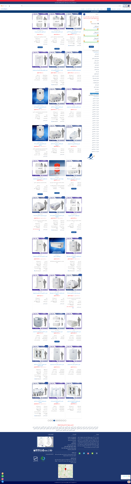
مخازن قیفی (97, 65)
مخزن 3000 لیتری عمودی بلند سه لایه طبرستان (57, 364)
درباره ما (101, 9)
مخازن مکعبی (97, 60)
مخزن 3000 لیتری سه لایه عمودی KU (57, 331)
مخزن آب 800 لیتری (95, 125)
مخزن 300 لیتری (49, 427)
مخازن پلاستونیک (96, 80)
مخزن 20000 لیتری (59, 430)
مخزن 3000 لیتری (61, 428)
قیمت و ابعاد (113, 9)
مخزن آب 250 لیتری (95, 114)
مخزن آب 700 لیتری (95, 122)
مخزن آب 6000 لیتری (95, 142)
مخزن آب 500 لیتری (95, 120)
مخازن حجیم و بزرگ (96, 78)
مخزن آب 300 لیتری (95, 118)
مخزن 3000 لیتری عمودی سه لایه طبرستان (74, 364)
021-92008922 (73, 440)
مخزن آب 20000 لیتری (95, 151)
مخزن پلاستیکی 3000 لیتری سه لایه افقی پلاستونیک (40, 402)
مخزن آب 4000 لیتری (95, 138)
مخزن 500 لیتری (37, 427)
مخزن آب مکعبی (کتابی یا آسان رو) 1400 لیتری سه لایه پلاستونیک (74, 32)
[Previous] (65, 420)
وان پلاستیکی (96, 69)
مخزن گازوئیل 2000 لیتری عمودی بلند (73, 215)
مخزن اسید (97, 91)
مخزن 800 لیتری (91, 428)
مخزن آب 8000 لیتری (95, 145)
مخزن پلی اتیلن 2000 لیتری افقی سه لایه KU (73, 179)
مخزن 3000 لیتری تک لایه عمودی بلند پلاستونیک (40, 293)
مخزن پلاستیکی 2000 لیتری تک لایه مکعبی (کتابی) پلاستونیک (74, 402)
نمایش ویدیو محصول (72, 45)
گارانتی (98, 9)
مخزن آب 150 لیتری (96, 105)
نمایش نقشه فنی (79, 45)
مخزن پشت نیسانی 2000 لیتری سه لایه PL (73, 293)
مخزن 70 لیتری (95, 427)
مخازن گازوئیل (96, 74)
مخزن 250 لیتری (55, 427)
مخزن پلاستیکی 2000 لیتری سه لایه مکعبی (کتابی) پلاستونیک (40, 365)
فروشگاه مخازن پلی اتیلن (94, 12)
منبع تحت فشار (96, 87)
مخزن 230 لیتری (61, 427)
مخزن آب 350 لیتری (95, 116)
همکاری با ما (82, 9)
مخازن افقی (97, 54)
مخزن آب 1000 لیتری (95, 127)
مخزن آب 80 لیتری (96, 100)
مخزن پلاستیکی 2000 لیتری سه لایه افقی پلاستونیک (57, 107)
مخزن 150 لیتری (79, 427)
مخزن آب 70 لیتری (96, 98)
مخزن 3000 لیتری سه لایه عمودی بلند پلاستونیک (40, 256)
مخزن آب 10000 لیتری (95, 147)
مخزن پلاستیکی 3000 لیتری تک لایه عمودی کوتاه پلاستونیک (57, 294)
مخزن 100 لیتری (84, 427)
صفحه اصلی (128, 9)
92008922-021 (3, 9)
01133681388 (73, 443)
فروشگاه (109, 9)
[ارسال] (22, 6)
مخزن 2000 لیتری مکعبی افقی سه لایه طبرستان (74, 331)
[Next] (48, 420)
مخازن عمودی (96, 56)
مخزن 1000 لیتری (85, 428)
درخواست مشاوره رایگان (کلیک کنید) (70, 446)
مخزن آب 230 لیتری (95, 111)
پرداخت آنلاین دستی (89, 9)
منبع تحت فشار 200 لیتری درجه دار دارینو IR (57, 179)
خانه (97, 12)
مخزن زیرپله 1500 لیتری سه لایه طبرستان (74, 144)
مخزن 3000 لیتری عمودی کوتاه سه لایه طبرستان (40, 331)
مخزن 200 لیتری (73, 427)
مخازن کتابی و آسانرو (95, 58)
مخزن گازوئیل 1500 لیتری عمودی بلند (40, 32)
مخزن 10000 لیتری (72, 430)
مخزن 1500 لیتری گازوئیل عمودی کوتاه (57, 32)
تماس (105, 9)
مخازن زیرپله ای (96, 63)
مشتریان (123, 9)
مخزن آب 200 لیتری (96, 107)
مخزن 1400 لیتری (79, 428)
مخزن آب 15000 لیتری (95, 149)
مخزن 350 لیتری (44, 427)
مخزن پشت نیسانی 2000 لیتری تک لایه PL (40, 215)
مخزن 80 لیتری (90, 427)
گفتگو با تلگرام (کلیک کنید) (72, 445)
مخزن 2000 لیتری (67, 428)
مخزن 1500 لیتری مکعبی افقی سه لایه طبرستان (74, 107)
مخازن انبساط (96, 67)
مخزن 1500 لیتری (73, 428)
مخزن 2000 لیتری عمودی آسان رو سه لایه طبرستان (57, 402)
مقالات (94, 9)
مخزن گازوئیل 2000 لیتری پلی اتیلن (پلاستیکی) (40, 179)
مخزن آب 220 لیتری (95, 109)
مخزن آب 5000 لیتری (95, 140)
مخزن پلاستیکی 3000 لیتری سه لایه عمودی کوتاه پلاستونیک (74, 257)
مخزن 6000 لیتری (42, 428)
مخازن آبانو (97, 85)
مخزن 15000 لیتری (65, 430)
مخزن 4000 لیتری (55, 428)
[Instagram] (2, 479)
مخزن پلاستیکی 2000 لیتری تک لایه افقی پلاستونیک (57, 144)
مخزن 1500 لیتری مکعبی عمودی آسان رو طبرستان (40, 70)
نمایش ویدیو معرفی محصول (36, 229)
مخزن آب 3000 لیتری (95, 136)
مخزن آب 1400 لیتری (95, 129)
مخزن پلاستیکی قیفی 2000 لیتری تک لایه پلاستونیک (40, 107)
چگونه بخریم (119, 9)
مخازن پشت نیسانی (95, 76)
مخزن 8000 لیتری (36, 428)
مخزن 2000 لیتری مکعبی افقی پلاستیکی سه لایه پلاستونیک (57, 216)
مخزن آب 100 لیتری (96, 103)
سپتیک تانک (97, 89)
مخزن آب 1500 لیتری (95, 131)
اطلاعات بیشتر (57, 48)
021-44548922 (73, 439)
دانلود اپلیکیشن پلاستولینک (71, 449)
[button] (9, 6)
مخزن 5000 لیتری (49, 428)
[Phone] (2, 481)
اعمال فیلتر (91, 46)
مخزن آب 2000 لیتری (95, 134)
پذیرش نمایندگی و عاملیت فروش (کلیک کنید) (69, 448)
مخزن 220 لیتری (67, 427)
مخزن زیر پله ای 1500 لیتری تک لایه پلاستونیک (74, 70)
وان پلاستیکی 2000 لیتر (57, 256)
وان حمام (97, 71)
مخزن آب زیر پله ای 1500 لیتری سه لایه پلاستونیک (57, 71)
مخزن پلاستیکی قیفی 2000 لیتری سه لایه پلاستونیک (40, 144)
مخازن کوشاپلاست (96, 82)
